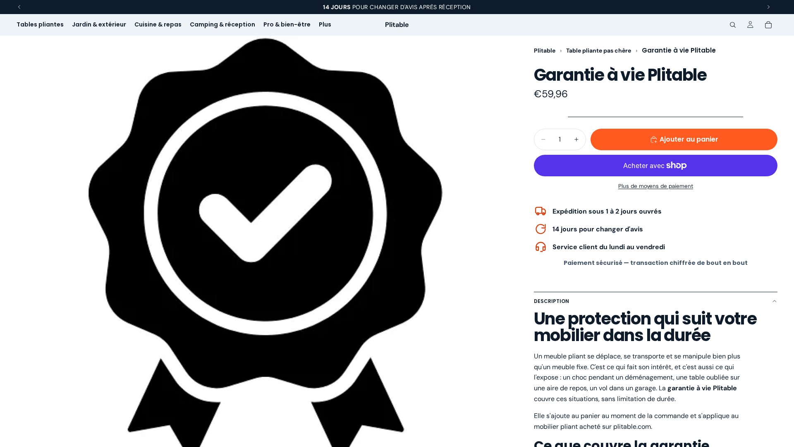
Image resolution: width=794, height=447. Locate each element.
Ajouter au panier (689, 139)
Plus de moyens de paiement (655, 186)
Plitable (544, 50)
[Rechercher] (733, 25)
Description (551, 301)
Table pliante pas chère (599, 50)
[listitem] (325, 25)
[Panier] (768, 25)
